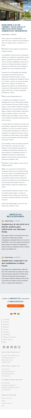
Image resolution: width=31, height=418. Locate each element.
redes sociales (13, 203)
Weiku (3, 169)
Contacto (5, 329)
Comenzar (6, 319)
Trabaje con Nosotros (9, 337)
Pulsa (3, 405)
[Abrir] (2, 3)
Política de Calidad (6, 403)
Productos (6, 324)
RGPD (3, 400)
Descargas (6, 332)
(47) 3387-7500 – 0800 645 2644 (10, 355)
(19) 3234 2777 (6, 369)
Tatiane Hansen (9, 221)
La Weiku (6, 322)
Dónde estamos (7, 339)
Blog (4, 342)
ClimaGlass (16, 62)
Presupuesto (6, 334)
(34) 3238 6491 (6, 383)
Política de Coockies (7, 398)
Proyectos (6, 327)
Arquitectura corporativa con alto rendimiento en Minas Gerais (14, 263)
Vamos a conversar (14, 306)
